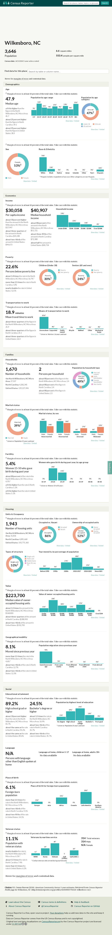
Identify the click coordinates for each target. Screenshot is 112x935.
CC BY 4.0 (16, 924)
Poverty (9, 257)
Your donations (57, 913)
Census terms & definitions (53, 902)
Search (105, 3)
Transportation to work (17, 302)
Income (9, 200)
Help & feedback (81, 902)
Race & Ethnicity (47, 149)
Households (11, 359)
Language (10, 748)
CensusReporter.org (51, 921)
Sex (7, 149)
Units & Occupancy (15, 514)
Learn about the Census (20, 902)
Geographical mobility (16, 637)
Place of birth (12, 777)
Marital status (13, 405)
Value (8, 586)
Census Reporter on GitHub (87, 906)
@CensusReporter (49, 906)
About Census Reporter (20, 906)
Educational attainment (17, 694)
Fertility (10, 454)
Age (7, 89)
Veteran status (13, 829)
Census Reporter (22, 3)
